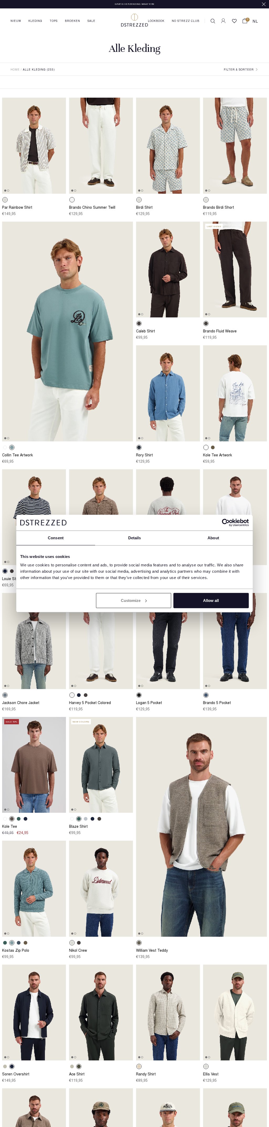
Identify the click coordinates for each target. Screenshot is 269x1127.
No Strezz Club (185, 21)
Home (15, 70)
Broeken (72, 21)
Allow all (211, 600)
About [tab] (213, 538)
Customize (131, 600)
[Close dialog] (257, 1025)
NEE (233, 1084)
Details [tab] (134, 538)
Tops (54, 21)
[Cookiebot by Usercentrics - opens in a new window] (226, 523)
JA (192, 1084)
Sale (91, 21)
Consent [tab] (56, 538)
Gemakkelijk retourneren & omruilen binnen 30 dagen (134, 4)
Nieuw (16, 21)
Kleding (35, 21)
